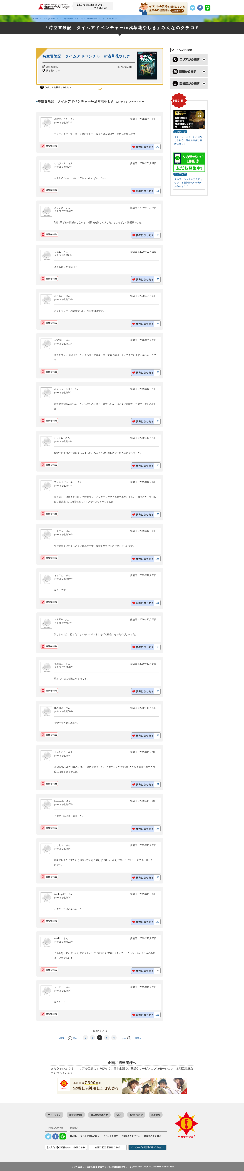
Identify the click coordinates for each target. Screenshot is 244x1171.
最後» (138, 1038)
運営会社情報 (75, 1115)
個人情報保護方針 (99, 1115)
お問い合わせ (136, 1115)
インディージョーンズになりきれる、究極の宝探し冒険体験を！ (188, 140)
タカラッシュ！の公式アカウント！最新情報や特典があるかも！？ (188, 183)
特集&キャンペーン (131, 1136)
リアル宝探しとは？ (89, 1136)
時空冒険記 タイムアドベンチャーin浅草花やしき (87, 56)
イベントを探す (110, 1136)
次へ (124, 1038)
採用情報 (155, 1115)
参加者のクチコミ (152, 1136)
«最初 (61, 1038)
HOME (73, 1136)
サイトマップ (54, 1115)
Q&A (118, 1115)
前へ (75, 1038)
